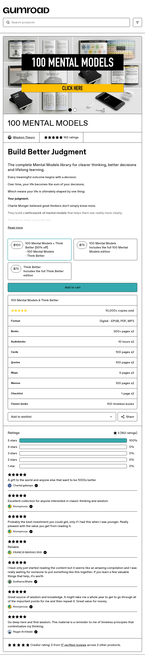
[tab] (70, 110)
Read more (15, 227)
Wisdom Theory (24, 137)
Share (130, 416)
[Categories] (137, 22)
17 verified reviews (73, 645)
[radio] (39, 249)
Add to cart (72, 287)
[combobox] (69, 22)
